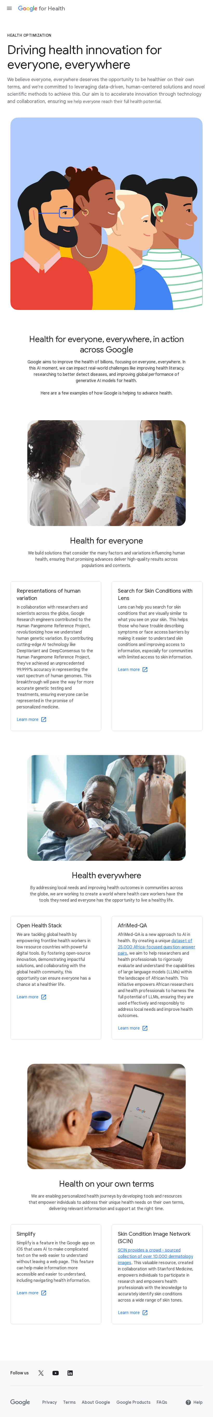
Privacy (49, 1402)
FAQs (162, 1402)
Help (198, 1402)
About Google (96, 1402)
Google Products (133, 1402)
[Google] (20, 1402)
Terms (69, 1402)
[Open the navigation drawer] (9, 8)
